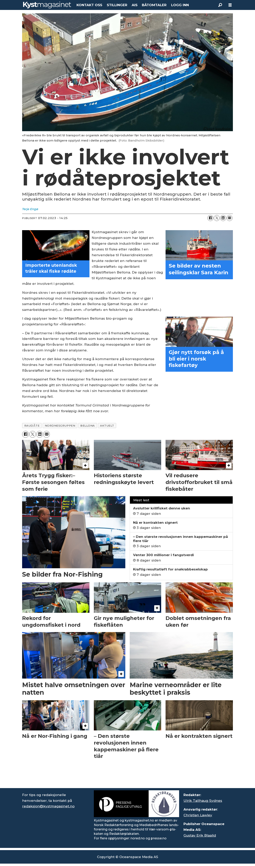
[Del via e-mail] (229, 218)
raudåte (32, 425)
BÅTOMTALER (154, 5)
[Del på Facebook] (210, 218)
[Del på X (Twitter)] (217, 218)
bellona (87, 425)
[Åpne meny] (230, 5)
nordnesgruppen (60, 425)
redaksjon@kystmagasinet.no (48, 806)
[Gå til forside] (47, 5)
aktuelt (107, 425)
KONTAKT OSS (89, 5)
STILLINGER (117, 5)
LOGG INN (180, 5)
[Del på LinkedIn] (223, 218)
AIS (134, 5)
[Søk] (220, 5)
